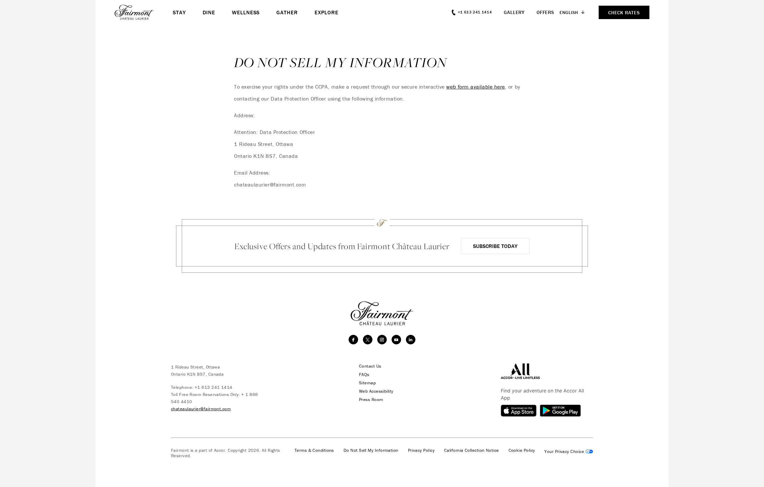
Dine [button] (209, 12)
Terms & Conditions (314, 450)
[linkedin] (410, 339)
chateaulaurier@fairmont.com (201, 409)
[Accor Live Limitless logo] (520, 371)
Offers (545, 12)
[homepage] (144, 12)
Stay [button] (179, 12)
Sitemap (367, 383)
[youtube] (396, 339)
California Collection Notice (471, 450)
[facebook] (353, 339)
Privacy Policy (421, 450)
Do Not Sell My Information (371, 450)
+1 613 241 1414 (213, 387)
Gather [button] (287, 12)
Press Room (371, 399)
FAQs (364, 374)
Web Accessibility (376, 391)
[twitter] (367, 339)
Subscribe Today (495, 246)
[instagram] (382, 339)
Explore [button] (326, 12)
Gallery (514, 12)
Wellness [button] (246, 12)
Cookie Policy (522, 450)
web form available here (475, 86)
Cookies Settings (568, 451)
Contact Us (370, 366)
